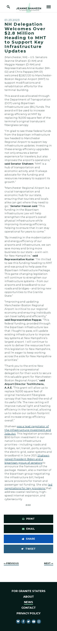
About (28, 596)
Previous (12, 563)
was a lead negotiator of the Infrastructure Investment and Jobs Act (28, 430)
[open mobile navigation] (48, 7)
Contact (28, 607)
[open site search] (8, 7)
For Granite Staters (28, 591)
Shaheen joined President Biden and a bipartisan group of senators (27, 459)
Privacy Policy (28, 613)
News (28, 602)
